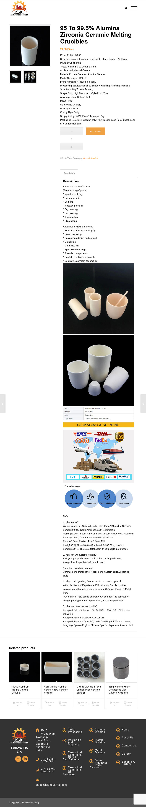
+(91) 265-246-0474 (48, 770)
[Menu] (133, 8)
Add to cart (95, 131)
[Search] (126, 8)
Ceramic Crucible (90, 158)
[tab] (69, 173)
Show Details (31, 704)
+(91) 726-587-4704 (48, 760)
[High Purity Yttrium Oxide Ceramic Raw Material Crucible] (3, 403)
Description (69, 173)
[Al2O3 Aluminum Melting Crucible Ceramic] (143, 403)
